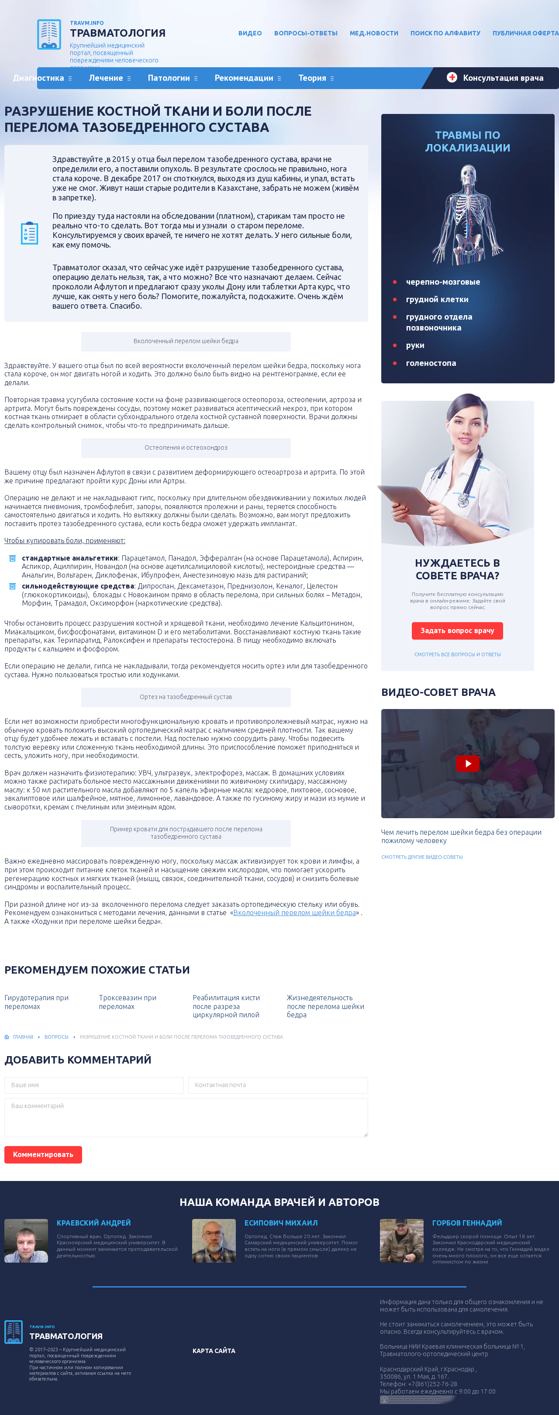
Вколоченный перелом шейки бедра (294, 912)
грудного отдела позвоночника (439, 322)
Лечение (106, 77)
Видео (250, 33)
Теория (312, 77)
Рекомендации (244, 77)
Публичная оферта (526, 33)
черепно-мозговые (443, 281)
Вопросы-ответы (306, 33)
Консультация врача (503, 77)
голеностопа (431, 362)
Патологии (169, 77)
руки (415, 345)
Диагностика (38, 77)
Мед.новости (374, 33)
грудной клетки (437, 299)
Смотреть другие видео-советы (422, 857)
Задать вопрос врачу (457, 630)
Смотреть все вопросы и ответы (457, 654)
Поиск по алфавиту (445, 33)
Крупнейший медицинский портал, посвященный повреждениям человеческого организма (118, 45)
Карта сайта (214, 1350)
